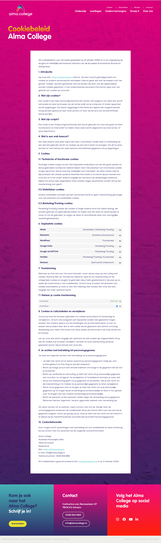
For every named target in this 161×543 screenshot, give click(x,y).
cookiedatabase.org (87, 462)
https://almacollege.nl (62, 77)
